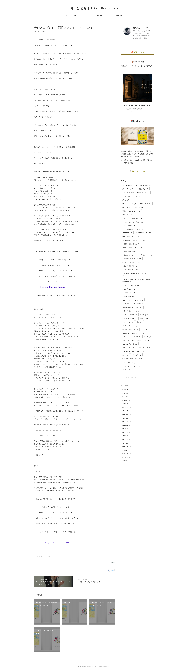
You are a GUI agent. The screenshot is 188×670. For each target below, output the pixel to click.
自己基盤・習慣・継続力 (131, 244)
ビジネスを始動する (129, 315)
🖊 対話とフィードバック (131, 196)
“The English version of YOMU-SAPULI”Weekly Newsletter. (136, 280)
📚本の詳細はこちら (137, 171)
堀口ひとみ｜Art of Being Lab (94, 8)
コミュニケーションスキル (131, 337)
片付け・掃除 (127, 362)
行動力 (144, 315)
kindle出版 (127, 207)
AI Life (139, 207)
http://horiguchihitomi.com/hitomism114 (53, 287)
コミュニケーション (130, 269)
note (82, 16)
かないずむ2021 (128, 289)
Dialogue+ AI (145, 204)
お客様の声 (136, 355)
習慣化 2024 (127, 214)
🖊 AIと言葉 (127, 200)
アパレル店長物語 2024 (130, 225)
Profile (109, 16)
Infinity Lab (146, 329)
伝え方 (148, 337)
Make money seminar (130, 329)
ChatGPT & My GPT (143, 233)
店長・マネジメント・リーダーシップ (135, 340)
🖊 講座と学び (142, 189)
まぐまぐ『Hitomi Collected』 (132, 285)
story (125, 355)
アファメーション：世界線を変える (134, 222)
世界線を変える (129, 251)
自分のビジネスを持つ (130, 311)
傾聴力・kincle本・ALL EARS (133, 248)
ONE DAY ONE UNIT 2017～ (132, 300)
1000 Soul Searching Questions (133, 351)
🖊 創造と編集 (128, 193)
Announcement (128, 296)
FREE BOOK (127, 233)
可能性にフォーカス (130, 255)
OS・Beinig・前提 (129, 204)
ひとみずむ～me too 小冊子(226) (42, 556)
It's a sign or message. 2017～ (133, 333)
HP (75, 16)
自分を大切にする (129, 292)
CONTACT (119, 16)
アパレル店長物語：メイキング (133, 229)
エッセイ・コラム (129, 326)
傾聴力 (144, 318)
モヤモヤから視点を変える (131, 258)
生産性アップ (127, 322)
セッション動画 (128, 370)
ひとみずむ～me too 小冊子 (132, 359)
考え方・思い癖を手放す (131, 262)
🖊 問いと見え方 (143, 193)
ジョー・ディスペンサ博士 (132, 218)
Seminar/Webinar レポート (132, 307)
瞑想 (139, 322)
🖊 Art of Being (128, 189)
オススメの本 (128, 347)
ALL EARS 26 (127, 185)
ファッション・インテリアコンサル (134, 366)
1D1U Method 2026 (143, 185)
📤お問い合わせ (137, 52)
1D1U (138, 200)
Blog (67, 16)
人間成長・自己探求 (130, 266)
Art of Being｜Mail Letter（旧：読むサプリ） (135, 274)
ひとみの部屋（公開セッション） (133, 240)
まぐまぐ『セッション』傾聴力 (133, 303)
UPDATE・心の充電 (129, 344)
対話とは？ (146, 255)
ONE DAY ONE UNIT (130, 236)
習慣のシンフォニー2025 (131, 211)
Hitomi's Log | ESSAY (95, 16)
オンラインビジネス (129, 318)
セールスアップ (143, 347)
